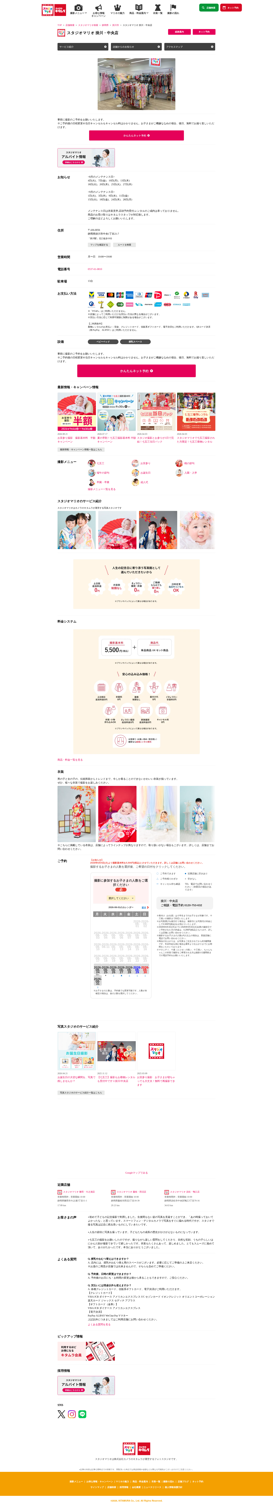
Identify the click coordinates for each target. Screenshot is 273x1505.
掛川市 (115, 25)
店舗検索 (210, 7)
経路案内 (179, 32)
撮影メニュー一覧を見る (102, 489)
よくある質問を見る (99, 1324)
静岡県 (105, 25)
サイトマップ (97, 1487)
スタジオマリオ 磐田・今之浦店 (79, 1192)
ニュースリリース (152, 1487)
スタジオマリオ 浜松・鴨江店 (185, 1192)
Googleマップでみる (136, 1172)
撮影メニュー (76, 1481)
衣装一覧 (156, 1481)
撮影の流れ (168, 1481)
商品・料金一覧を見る (70, 759)
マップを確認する (99, 245)
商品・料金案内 (140, 1481)
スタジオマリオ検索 (88, 25)
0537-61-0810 (95, 269)
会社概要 (136, 1487)
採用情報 (124, 1487)
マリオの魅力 (122, 1481)
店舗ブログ (183, 1481)
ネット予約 (233, 7)
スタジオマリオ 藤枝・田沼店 (131, 1192)
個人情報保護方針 (173, 1487)
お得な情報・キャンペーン (99, 1481)
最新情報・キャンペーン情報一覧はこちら (81, 449)
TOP (60, 25)
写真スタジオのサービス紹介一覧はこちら (81, 1093)
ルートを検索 (124, 245)
